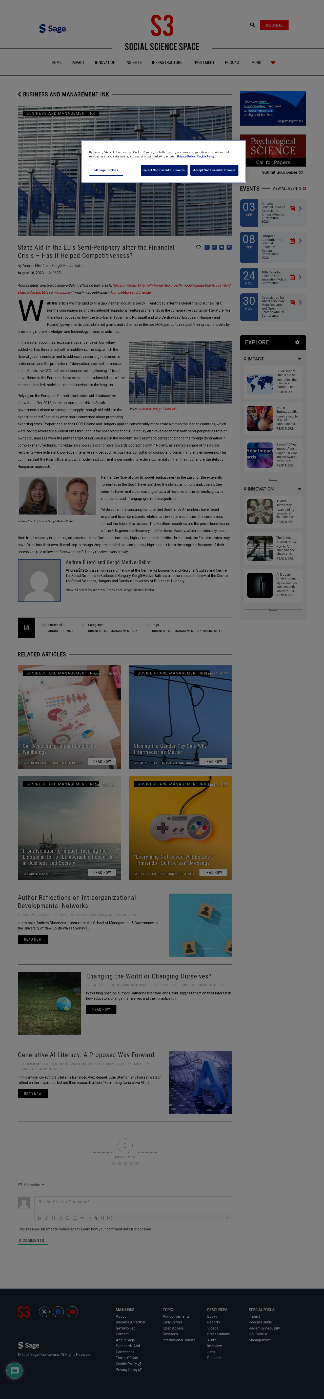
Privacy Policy (186, 156)
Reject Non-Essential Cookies (164, 170)
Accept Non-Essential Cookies (214, 170)
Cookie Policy (205, 156)
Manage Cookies (106, 170)
